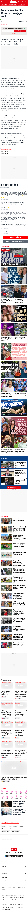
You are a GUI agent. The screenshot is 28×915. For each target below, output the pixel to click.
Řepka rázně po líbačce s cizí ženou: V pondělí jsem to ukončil (19, 587)
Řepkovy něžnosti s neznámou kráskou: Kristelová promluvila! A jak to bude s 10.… (19, 612)
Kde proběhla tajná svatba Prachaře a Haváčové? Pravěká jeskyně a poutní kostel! (19, 563)
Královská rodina (17, 828)
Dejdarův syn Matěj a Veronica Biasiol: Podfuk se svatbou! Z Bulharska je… (19, 571)
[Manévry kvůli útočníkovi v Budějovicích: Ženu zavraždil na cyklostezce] (6, 645)
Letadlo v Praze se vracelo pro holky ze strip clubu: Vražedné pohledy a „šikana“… (18, 637)
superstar (4, 839)
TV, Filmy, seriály (15, 831)
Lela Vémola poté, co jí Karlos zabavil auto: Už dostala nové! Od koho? (19, 603)
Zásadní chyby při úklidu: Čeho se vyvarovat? (19, 553)
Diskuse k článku (9, 185)
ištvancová (9, 839)
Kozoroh (16, 798)
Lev (21, 793)
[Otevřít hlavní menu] (1, 1)
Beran (2, 793)
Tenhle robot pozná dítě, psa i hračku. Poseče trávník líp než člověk (19, 544)
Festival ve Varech (13, 826)
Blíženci (11, 793)
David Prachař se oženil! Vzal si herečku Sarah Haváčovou (19, 520)
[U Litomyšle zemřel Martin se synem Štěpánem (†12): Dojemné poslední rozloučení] (6, 537)
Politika (3, 467)
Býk (7, 793)
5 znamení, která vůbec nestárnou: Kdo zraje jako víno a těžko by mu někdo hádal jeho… (19, 804)
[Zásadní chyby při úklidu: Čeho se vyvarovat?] (6, 555)
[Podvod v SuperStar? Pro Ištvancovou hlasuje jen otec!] (4, 19)
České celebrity (5, 831)
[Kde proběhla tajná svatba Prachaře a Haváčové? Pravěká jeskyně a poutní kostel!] (6, 563)
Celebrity (4, 826)
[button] (9, 856)
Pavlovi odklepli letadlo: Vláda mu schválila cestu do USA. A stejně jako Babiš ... (20, 465)
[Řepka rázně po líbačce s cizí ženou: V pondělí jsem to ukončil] (6, 588)
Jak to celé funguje (14, 33)
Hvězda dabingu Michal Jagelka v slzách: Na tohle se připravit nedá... (19, 619)
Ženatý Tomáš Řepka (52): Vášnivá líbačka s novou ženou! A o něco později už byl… (19, 529)
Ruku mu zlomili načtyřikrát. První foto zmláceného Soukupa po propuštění (19, 628)
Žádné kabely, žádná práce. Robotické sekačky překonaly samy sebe (19, 579)
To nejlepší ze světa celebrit (10, 823)
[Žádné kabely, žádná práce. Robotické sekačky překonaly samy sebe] (6, 580)
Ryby (25, 798)
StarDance (21, 826)
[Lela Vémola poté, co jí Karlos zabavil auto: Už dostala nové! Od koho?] (6, 604)
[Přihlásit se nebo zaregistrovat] (25, 1)
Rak (16, 793)
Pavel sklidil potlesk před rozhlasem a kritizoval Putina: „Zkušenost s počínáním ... (21, 481)
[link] (7, 853)
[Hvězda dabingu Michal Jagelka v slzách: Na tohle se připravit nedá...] (6, 620)
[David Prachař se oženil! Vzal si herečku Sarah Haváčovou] (6, 521)
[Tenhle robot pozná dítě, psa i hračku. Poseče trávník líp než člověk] (6, 546)
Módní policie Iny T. (6, 828)
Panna (26, 793)
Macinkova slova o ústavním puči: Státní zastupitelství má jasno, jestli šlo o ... (20, 473)
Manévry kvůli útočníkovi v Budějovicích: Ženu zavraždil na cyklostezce (19, 644)
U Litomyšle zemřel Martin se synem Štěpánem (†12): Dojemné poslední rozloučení (19, 537)
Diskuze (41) (4, 24)
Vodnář (21, 798)
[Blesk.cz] (13, 1)
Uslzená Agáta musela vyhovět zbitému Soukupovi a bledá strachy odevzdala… (18, 596)
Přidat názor (15, 237)
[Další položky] (26, 4)
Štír (7, 798)
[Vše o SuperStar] (6, 149)
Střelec (12, 798)
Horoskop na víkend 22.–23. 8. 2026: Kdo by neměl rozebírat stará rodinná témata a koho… (19, 811)
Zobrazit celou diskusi (15, 241)
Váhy (2, 798)
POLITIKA (4, 458)
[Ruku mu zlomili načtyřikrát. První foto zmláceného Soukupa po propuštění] (6, 629)
